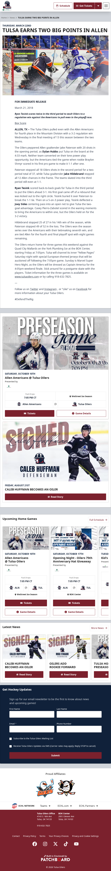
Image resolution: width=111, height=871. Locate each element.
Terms (42, 836)
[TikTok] (66, 844)
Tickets (31, 413)
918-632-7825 (43, 825)
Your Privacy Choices (59, 836)
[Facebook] (35, 844)
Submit (55, 755)
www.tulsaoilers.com (27, 276)
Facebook (81, 289)
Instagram (50, 289)
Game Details (83, 413)
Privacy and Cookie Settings (85, 836)
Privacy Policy (29, 836)
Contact (16, 836)
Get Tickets (85, 5)
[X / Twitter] (55, 844)
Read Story (57, 496)
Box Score (20, 123)
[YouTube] (76, 844)
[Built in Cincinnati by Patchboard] (55, 858)
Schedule (65, 5)
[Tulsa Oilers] (7, 5)
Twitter (34, 289)
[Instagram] (45, 844)
